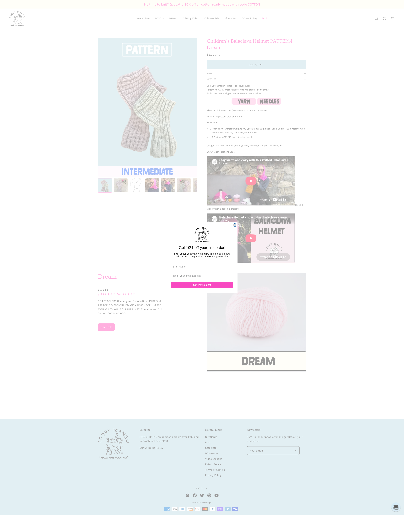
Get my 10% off (202, 285)
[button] (396, 507)
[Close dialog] (234, 225)
